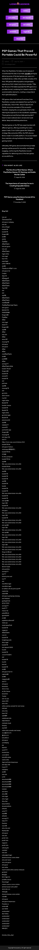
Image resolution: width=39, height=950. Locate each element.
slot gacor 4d (6, 271)
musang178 (5, 342)
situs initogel (6, 227)
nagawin (4, 843)
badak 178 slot (6, 368)
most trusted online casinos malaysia (13, 869)
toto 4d (4, 217)
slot (3, 290)
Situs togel (5, 642)
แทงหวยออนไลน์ (7, 625)
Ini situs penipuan (7, 456)
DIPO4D (4, 708)
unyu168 (4, 825)
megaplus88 (5, 679)
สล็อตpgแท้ (5, 278)
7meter (4, 696)
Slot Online (5, 913)
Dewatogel (5, 882)
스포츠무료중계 (6, 654)
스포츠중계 (5, 755)
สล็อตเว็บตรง (5, 244)
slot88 (4, 237)
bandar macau (6, 405)
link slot (4, 664)
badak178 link (6, 444)
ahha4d (4, 808)
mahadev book (6, 723)
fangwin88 (5, 234)
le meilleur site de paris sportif (11, 588)
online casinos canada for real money (13, 706)
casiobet (4, 850)
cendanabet (5, 911)
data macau (5, 395)
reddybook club (6, 718)
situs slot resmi (6, 860)
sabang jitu (5, 848)
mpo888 (4, 813)
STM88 (4, 454)
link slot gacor (6, 246)
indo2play (5, 769)
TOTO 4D (5, 623)
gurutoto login (6, 415)
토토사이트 (5, 689)
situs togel (5, 799)
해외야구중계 (6, 566)
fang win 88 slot (7, 552)
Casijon (4, 273)
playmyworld (6, 420)
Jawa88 (27, 73)
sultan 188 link (6, 263)
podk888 (4, 359)
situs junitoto (6, 569)
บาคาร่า (4, 635)
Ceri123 (4, 398)
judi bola (4, 383)
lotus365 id (5, 738)
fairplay (4, 725)
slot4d (4, 239)
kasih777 (4, 608)
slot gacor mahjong (8, 222)
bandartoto (5, 752)
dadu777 (4, 324)
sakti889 (4, 715)
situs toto (5, 703)
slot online (5, 867)
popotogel (5, 261)
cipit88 (4, 295)
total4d (4, 789)
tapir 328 (4, 503)
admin (7, 61)
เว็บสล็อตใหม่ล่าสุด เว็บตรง (9, 305)
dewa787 (5, 339)
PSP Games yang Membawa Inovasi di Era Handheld (19, 198)
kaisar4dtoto (6, 804)
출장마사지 (5, 735)
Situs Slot (4, 801)
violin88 (4, 896)
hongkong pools (6, 640)
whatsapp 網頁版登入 (8, 449)
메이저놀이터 (6, 877)
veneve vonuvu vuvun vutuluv (11, 884)
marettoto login (6, 584)
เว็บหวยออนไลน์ (7, 219)
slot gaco (4, 510)
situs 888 (4, 794)
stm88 (4, 618)
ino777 (4, 579)
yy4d (3, 777)
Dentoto (4, 823)
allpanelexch (6, 720)
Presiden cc (5, 904)
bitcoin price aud (7, 576)
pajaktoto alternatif (8, 620)
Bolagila (4, 874)
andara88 (5, 906)
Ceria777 (4, 767)
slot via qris (5, 698)
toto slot (4, 249)
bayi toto (4, 258)
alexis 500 (5, 701)
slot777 (4, 439)
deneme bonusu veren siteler (10, 857)
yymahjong (5, 742)
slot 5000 (5, 909)
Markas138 (5, 830)
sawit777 (4, 750)
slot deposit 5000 (7, 647)
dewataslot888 (6, 779)
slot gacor (5, 344)
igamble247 (5, 615)
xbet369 (4, 728)
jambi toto (5, 838)
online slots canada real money (11, 730)
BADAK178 (5, 310)
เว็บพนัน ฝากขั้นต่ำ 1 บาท (9, 268)
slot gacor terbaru (7, 447)
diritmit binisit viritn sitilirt (10, 887)
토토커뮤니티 (6, 889)
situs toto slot (6, 828)
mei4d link (5, 591)
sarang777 (5, 364)
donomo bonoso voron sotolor (11, 894)
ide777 (4, 574)
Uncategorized (10, 64)
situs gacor (5, 307)
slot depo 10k (6, 437)
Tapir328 (4, 288)
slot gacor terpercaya (8, 901)
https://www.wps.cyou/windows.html (13, 442)
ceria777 (4, 811)
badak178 (5, 229)
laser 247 (4, 713)
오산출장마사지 (6, 733)
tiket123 (4, 747)
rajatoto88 (5, 674)
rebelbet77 (5, 425)
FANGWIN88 (6, 312)
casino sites (5, 759)
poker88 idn (5, 613)
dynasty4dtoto (6, 806)
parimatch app (6, 430)
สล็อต (3, 320)
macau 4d (5, 610)
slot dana (5, 791)
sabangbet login (7, 855)
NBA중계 (4, 928)
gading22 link (6, 601)
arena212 (5, 376)
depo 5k (4, 276)
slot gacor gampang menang (11, 596)
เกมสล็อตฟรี (5, 302)
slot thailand (6, 598)
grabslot (4, 872)
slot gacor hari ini (7, 671)
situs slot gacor (6, 862)
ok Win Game (6, 691)
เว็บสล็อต (4, 241)
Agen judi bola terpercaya (10, 762)
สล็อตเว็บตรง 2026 (7, 366)
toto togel (5, 256)
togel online (5, 254)
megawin (5, 630)
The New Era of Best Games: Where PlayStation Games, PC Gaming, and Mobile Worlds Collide (19, 172)
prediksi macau (6, 879)
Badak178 (5, 403)
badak (4, 486)
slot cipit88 (5, 500)
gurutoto (4, 393)
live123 (4, 650)
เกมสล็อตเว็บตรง (7, 354)
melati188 (5, 593)
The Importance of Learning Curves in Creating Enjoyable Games (19, 184)
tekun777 (4, 821)
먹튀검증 (4, 892)
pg (3, 745)
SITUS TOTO (5, 603)
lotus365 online (6, 757)
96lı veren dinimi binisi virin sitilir (11, 464)
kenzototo (5, 686)
